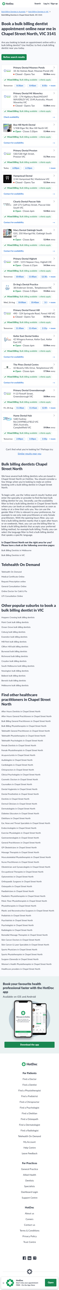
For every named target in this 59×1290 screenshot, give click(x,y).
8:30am (19, 86)
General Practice (29, 1169)
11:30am (20, 328)
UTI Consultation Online (12, 596)
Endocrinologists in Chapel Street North (18, 828)
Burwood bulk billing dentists (14, 652)
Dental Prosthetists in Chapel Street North (20, 794)
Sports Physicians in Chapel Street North (19, 950)
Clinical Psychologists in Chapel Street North (20, 775)
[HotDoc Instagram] (34, 1258)
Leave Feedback (29, 1153)
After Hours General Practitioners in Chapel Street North (26, 716)
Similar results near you (29, 454)
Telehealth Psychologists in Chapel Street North (22, 741)
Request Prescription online (13, 582)
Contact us (29, 1225)
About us (29, 1213)
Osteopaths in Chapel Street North (16, 887)
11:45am (33, 328)
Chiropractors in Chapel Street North (17, 770)
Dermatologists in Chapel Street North (18, 809)
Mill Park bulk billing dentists (13, 642)
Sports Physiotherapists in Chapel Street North (22, 955)
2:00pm (19, 439)
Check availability (11, 117)
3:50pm (45, 439)
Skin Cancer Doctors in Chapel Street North (20, 940)
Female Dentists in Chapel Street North (18, 746)
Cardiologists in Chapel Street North (17, 765)
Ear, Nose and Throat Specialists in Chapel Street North (25, 823)
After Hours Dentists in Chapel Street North (20, 712)
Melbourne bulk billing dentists (14, 686)
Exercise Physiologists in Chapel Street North (21, 833)
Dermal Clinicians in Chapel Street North (19, 804)
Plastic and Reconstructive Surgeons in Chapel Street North (27, 911)
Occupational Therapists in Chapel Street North (22, 872)
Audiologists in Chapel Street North (17, 760)
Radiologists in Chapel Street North (16, 930)
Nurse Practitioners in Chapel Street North (20, 862)
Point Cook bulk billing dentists (15, 622)
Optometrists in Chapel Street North (17, 877)
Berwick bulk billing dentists (13, 681)
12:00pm (46, 408)
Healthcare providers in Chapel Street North (20, 969)
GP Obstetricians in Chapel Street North (19, 848)
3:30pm (32, 439)
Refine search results (14, 57)
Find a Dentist (29, 1085)
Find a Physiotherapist (29, 1090)
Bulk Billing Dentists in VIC (38, 12)
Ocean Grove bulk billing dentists (16, 627)
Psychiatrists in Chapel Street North (17, 921)
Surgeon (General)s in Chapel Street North (20, 959)
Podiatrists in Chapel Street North (16, 916)
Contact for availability (14, 143)
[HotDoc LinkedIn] (29, 1258)
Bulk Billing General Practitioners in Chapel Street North (26, 721)
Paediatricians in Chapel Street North (17, 891)
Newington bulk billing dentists (15, 671)
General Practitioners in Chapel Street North (21, 843)
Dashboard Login (29, 1192)
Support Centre (29, 1198)
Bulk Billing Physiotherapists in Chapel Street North (23, 726)
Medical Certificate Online (12, 577)
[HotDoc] (8, 3)
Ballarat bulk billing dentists (13, 676)
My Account (29, 1142)
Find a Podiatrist (29, 1096)
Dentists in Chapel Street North (15, 799)
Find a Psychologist (29, 1108)
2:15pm (45, 328)
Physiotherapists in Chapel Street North (18, 906)
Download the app (29, 1045)
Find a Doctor (30, 1079)
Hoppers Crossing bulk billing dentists (18, 618)
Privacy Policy (29, 1236)
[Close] (3, 1283)
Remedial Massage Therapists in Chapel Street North (24, 935)
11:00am (33, 277)
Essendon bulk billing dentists (14, 637)
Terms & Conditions (29, 1231)
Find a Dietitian (29, 1113)
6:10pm (28, 168)
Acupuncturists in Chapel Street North (18, 755)
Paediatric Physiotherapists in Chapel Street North (23, 896)
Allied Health (29, 1175)
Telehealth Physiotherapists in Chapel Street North (23, 736)
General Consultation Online (13, 587)
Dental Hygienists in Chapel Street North (19, 789)
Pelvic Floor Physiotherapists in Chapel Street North (24, 901)
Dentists (29, 1181)
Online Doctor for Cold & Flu (14, 591)
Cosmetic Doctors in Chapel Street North (19, 780)
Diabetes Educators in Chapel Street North (20, 814)
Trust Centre (29, 1242)
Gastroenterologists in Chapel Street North (20, 838)
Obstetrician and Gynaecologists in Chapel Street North (25, 867)
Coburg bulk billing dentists (13, 632)
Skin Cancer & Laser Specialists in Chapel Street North (25, 945)
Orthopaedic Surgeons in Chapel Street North (21, 882)
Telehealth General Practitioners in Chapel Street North (25, 731)
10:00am (20, 277)
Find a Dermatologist (29, 1125)
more (52, 86)
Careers (29, 1219)
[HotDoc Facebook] (24, 1258)
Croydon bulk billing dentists (13, 661)
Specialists (29, 1186)
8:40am (32, 86)
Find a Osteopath (29, 1119)
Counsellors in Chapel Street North (16, 784)
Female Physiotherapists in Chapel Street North (22, 750)
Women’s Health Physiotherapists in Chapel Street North (26, 964)
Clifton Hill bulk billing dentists (14, 647)
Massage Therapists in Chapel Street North (20, 853)
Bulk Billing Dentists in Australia (13, 12)
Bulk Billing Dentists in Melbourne (16, 551)
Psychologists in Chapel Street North (17, 925)
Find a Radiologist (30, 1131)
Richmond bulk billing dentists (14, 656)
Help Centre (29, 1148)
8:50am (45, 86)
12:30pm (46, 277)
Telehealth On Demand (11, 572)
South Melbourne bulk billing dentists (17, 666)
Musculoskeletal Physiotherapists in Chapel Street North (26, 857)
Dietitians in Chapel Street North (16, 819)
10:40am (35, 303)
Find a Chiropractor (29, 1102)
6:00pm (15, 168)
